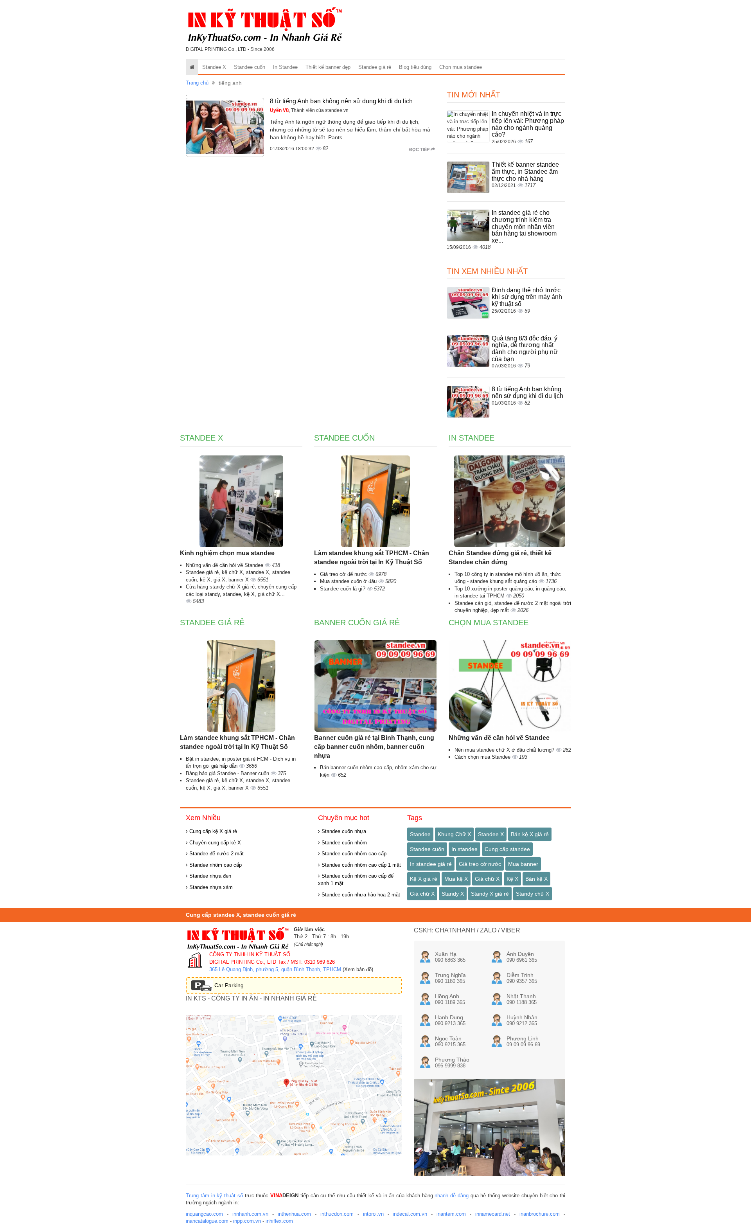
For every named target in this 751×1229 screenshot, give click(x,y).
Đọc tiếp (420, 149)
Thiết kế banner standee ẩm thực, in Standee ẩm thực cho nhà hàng (525, 171)
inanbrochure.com (539, 1214)
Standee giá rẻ (374, 67)
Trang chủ (197, 83)
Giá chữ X (487, 879)
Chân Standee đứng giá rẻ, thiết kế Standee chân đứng (500, 557)
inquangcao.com (204, 1214)
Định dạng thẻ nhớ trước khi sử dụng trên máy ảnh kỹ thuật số (527, 297)
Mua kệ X (456, 879)
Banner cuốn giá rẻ (357, 622)
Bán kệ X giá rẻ (530, 834)
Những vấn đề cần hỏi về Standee (225, 565)
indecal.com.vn (410, 1214)
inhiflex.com (279, 1221)
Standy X (453, 894)
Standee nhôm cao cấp (215, 865)
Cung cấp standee (507, 849)
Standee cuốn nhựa (343, 831)
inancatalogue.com (207, 1221)
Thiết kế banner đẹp (327, 67)
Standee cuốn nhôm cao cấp (353, 854)
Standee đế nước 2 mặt (216, 854)
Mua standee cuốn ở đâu (349, 581)
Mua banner (523, 864)
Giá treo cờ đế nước (344, 574)
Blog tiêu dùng (415, 67)
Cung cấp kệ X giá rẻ (212, 831)
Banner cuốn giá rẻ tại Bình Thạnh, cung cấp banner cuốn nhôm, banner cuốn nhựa (374, 746)
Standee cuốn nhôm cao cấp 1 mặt (360, 865)
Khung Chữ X (454, 834)
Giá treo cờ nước (480, 864)
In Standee (285, 67)
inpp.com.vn (247, 1221)
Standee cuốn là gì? (343, 589)
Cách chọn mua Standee (483, 757)
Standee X (214, 67)
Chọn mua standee (460, 67)
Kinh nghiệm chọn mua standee (227, 553)
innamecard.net (492, 1214)
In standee (464, 849)
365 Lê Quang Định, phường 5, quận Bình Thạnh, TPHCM (275, 969)
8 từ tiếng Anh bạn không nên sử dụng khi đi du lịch (341, 101)
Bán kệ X (536, 879)
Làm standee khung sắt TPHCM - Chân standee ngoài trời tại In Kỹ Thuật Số (371, 557)
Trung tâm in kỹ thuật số (214, 1195)
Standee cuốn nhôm (343, 843)
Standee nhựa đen (209, 876)
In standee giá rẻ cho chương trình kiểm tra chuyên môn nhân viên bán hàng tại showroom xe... (524, 226)
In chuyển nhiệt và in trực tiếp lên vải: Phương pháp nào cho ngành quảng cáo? (528, 124)
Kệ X (512, 879)
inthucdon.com (337, 1214)
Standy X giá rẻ (490, 894)
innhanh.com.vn (250, 1214)
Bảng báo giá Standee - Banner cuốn (228, 773)
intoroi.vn (373, 1214)
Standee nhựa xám (210, 887)
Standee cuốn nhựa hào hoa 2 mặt (360, 895)
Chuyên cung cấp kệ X (214, 843)
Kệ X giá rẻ (423, 879)
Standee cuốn (249, 67)
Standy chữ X (532, 894)
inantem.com (451, 1214)
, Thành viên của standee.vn (309, 110)
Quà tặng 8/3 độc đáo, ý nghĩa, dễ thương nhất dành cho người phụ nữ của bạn (525, 348)
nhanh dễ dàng (452, 1195)
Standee (420, 834)
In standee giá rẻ (431, 864)
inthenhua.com (294, 1214)
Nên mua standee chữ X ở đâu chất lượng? (505, 750)
